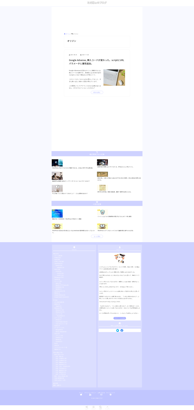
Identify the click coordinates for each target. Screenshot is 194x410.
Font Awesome (58, 291)
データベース (58, 327)
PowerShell (60, 316)
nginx (57, 283)
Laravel (56, 279)
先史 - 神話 (59, 356)
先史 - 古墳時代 (60, 358)
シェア (86, 409)
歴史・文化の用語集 (59, 376)
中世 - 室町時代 (60, 372)
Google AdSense (58, 295)
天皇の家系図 (58, 378)
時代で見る (57, 354)
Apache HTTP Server (61, 285)
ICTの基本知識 (58, 302)
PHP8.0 (59, 273)
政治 (54, 383)
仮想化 (56, 304)
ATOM (57, 320)
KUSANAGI (58, 287)
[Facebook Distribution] (121, 331)
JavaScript (57, 263)
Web (54, 253)
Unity (55, 345)
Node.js (58, 265)
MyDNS (58, 289)
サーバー (56, 281)
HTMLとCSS (57, 261)
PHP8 (57, 271)
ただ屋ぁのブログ (97, 2)
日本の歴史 (56, 352)
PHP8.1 (59, 275)
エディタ (56, 318)
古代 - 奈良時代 (60, 364)
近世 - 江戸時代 (60, 374)
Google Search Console (60, 297)
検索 (100, 409)
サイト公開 (57, 255)
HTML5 (56, 257)
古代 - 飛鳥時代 (60, 362)
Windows (56, 308)
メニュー (93, 409)
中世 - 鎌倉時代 (60, 370)
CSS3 (55, 259)
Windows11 (59, 310)
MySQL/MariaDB (60, 331)
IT (53, 300)
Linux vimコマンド (61, 324)
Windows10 (59, 312)
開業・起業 (56, 385)
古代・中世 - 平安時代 (62, 366)
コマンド (58, 314)
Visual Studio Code (61, 322)
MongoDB (58, 329)
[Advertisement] (97, 20)
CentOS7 (58, 337)
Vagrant (58, 306)
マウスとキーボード (59, 347)
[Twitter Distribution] (117, 330)
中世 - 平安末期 (60, 368)
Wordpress (57, 277)
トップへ (107, 409)
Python (56, 325)
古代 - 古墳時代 (60, 360)
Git (55, 343)
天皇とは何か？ (58, 380)
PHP (55, 269)
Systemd (58, 341)
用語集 (56, 293)
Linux (55, 333)
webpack (59, 267)
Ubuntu (57, 339)
